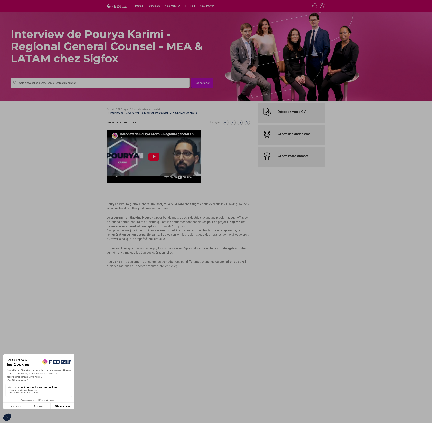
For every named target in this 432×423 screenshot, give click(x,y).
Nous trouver (207, 6)
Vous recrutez (172, 6)
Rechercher (202, 82)
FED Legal (123, 109)
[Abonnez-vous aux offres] (315, 6)
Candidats (154, 6)
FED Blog (190, 6)
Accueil (110, 109)
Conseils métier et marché (146, 109)
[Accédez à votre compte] (322, 6)
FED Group (138, 6)
